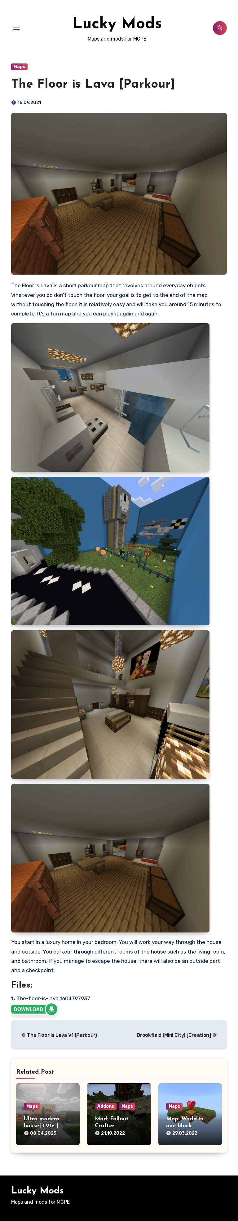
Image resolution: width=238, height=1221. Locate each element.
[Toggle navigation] (16, 28)
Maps (19, 66)
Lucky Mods (117, 24)
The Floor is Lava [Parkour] (93, 84)
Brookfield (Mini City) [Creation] (174, 1035)
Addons (105, 1106)
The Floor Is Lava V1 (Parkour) (61, 1035)
